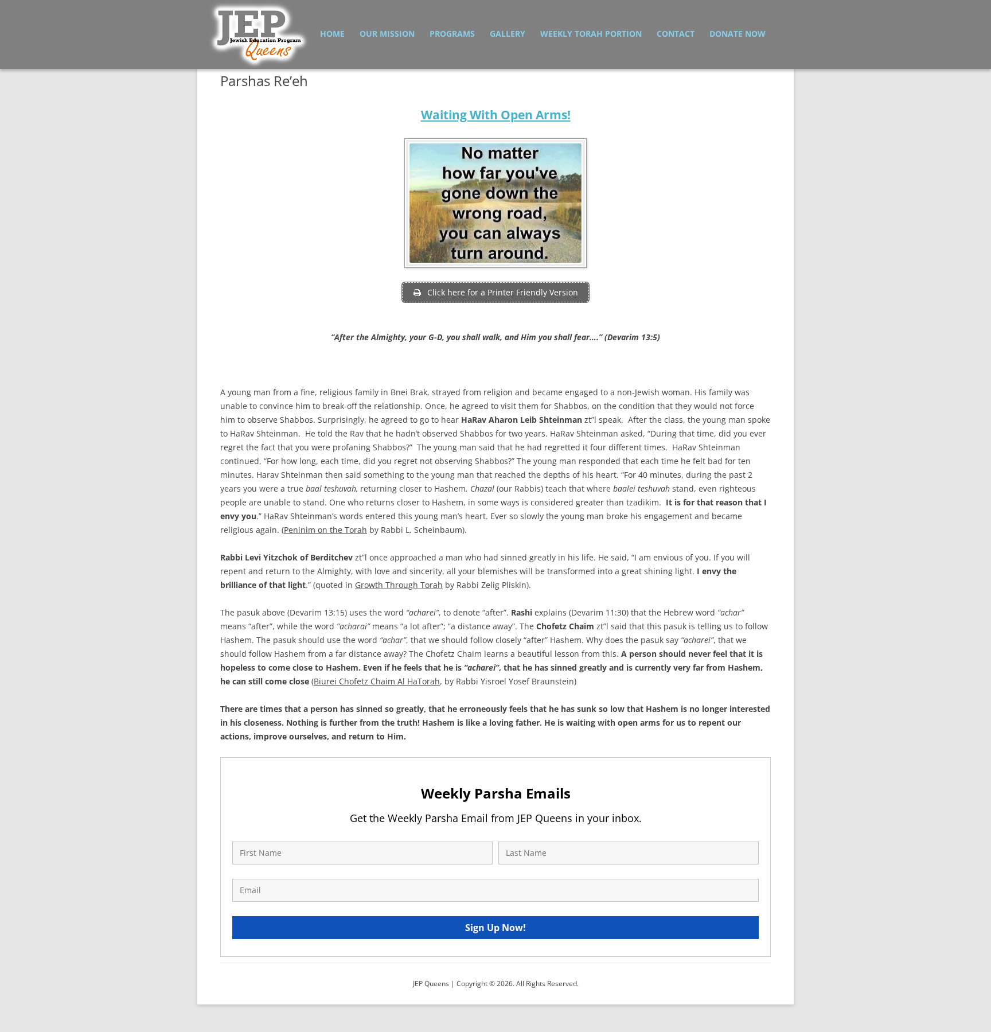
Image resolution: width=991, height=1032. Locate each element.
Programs (452, 33)
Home (332, 33)
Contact (676, 33)
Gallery (507, 33)
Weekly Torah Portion (591, 33)
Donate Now (737, 33)
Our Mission (387, 33)
